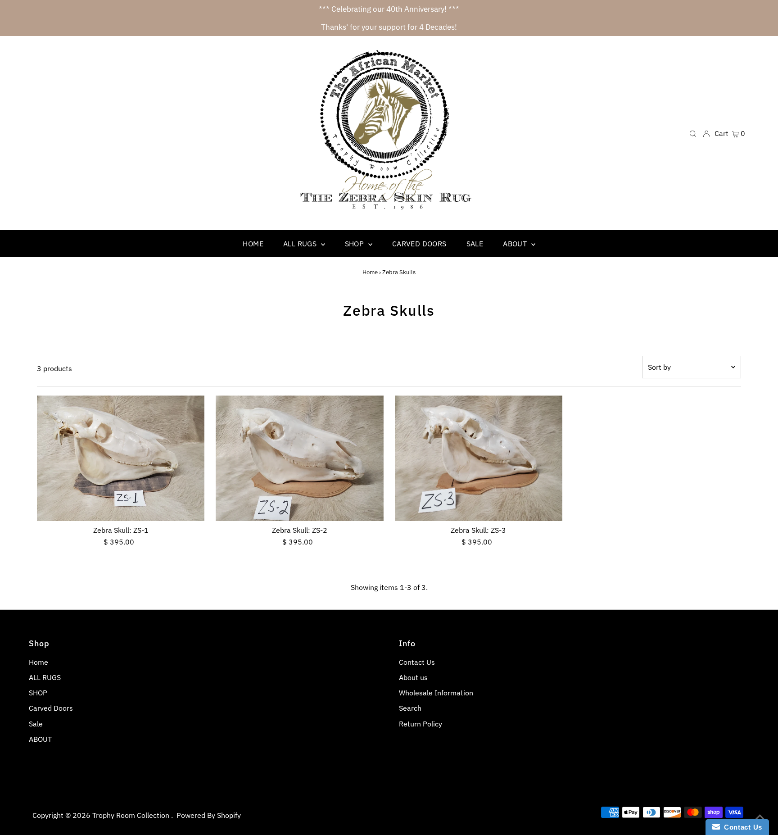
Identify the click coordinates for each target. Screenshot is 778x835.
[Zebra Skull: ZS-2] (299, 458)
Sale (36, 723)
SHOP (38, 692)
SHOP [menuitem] (355, 243)
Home (370, 272)
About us (413, 677)
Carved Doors (51, 707)
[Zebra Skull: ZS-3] (478, 458)
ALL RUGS (45, 677)
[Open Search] (693, 133)
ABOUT (40, 739)
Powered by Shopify (208, 815)
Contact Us (417, 662)
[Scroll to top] (760, 817)
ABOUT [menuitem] (516, 243)
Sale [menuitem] (475, 243)
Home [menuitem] (253, 243)
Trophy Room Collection (131, 815)
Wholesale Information (436, 692)
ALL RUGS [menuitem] (301, 243)
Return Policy (420, 723)
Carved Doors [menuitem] (419, 243)
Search (410, 707)
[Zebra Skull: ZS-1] (120, 458)
